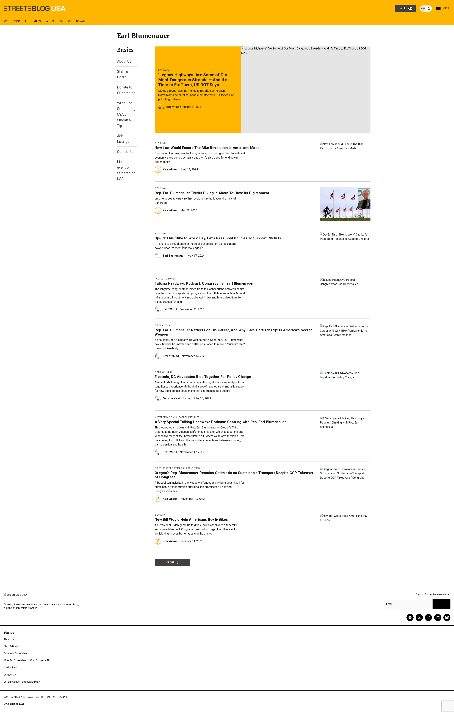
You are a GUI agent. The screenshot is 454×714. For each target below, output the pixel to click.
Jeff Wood (170, 309)
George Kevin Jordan (177, 398)
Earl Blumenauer (174, 255)
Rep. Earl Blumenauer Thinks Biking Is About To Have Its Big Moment (212, 193)
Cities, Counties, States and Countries (177, 468)
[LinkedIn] (437, 617)
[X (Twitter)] (419, 617)
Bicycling (160, 143)
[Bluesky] (446, 617)
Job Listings (10, 667)
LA (46, 21)
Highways (163, 70)
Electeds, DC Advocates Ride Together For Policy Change (203, 377)
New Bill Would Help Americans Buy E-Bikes (191, 519)
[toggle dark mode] (426, 8)
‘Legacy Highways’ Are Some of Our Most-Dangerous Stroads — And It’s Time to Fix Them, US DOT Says (192, 79)
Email (389, 603)
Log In (402, 8)
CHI (70, 21)
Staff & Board (11, 646)
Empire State (21, 21)
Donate (81, 21)
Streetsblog (171, 356)
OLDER (170, 562)
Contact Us (125, 152)
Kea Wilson (173, 107)
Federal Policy (163, 325)
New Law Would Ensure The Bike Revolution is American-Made (207, 148)
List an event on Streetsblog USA (22, 681)
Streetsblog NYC (167, 417)
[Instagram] (428, 617)
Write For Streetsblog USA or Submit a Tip (126, 114)
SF (53, 21)
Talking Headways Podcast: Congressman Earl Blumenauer (204, 283)
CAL (61, 21)
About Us (124, 61)
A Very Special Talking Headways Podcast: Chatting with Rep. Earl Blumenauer (220, 422)
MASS (37, 21)
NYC (6, 21)
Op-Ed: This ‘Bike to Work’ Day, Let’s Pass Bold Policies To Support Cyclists (218, 238)
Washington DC (163, 372)
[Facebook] (410, 617)
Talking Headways (165, 279)
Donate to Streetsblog (16, 653)
